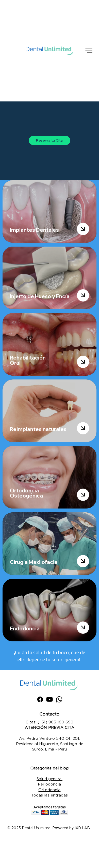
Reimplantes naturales (38, 429)
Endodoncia (25, 628)
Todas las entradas (49, 795)
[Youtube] (49, 699)
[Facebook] (40, 699)
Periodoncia (49, 784)
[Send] (83, 229)
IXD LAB (82, 828)
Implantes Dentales (34, 230)
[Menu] (89, 51)
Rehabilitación (28, 357)
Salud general (49, 779)
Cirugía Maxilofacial (34, 562)
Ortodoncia (49, 790)
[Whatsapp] (59, 699)
